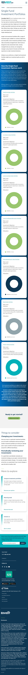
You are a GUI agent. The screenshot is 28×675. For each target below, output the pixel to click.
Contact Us (4, 558)
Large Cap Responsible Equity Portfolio (12, 218)
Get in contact (7, 528)
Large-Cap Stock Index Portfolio (10, 175)
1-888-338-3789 (7, 554)
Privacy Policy (4, 593)
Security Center (4, 599)
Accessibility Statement (6, 595)
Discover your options (9, 490)
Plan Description (5, 601)
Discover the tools (8, 509)
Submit (23, 543)
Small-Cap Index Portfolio (9, 92)
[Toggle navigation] (25, 2)
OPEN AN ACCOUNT (14, 418)
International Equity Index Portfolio (11, 259)
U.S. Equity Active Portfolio (9, 134)
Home (3, 7)
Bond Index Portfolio (8, 302)
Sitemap (3, 597)
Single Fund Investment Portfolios (14, 7)
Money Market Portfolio (8, 344)
